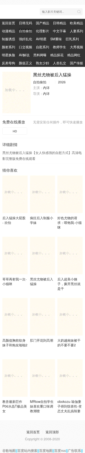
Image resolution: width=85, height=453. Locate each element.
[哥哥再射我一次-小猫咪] (15, 255)
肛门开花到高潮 (41, 340)
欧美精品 (76, 23)
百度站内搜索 (27, 450)
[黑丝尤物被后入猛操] (16, 92)
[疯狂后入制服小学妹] (42, 194)
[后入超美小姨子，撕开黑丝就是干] (70, 255)
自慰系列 (42, 47)
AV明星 (41, 39)
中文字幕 (59, 31)
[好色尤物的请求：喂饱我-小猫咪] (70, 194)
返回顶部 (52, 431)
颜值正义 (25, 63)
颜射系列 (8, 47)
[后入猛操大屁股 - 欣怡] (15, 194)
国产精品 (42, 23)
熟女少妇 (42, 63)
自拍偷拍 (25, 31)
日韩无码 (25, 23)
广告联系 (74, 450)
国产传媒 (76, 63)
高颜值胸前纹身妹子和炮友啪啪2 (14, 342)
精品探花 (57, 55)
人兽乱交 (59, 63)
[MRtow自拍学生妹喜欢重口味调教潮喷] (42, 378)
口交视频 (25, 47)
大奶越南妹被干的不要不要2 (69, 342)
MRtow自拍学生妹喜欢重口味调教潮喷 (42, 406)
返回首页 (8, 23)
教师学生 (59, 47)
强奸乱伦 (25, 39)
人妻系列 (76, 31)
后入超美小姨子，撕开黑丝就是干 (69, 284)
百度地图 (45, 450)
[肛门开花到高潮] (42, 317)
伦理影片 (42, 31)
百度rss (60, 450)
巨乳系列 (72, 39)
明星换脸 (8, 55)
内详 (46, 87)
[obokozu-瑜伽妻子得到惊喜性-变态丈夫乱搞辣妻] (70, 378)
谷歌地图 (9, 450)
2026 (62, 82)
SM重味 (56, 39)
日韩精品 (59, 23)
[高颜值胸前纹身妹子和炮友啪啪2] (15, 317)
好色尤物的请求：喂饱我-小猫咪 (69, 222)
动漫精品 (8, 31)
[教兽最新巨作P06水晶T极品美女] (15, 378)
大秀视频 (76, 47)
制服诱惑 (8, 39)
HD (15, 131)
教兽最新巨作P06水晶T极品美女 (14, 406)
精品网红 (74, 55)
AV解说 (24, 55)
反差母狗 (8, 63)
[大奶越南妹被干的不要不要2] (70, 317)
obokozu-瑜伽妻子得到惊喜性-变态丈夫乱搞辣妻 (69, 406)
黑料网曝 (40, 55)
